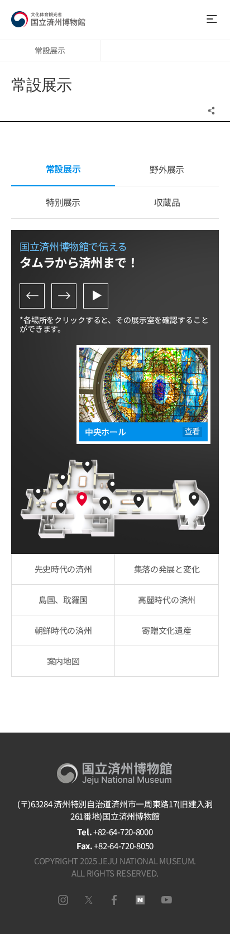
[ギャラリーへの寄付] (105, 504)
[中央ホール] (82, 499)
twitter (89, 900)
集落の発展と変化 (167, 569)
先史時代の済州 (63, 569)
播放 (95, 296)
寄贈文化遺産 (166, 630)
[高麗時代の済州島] (112, 486)
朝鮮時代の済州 (63, 630)
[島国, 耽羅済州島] (87, 466)
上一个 (32, 296)
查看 (192, 431)
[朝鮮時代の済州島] (139, 501)
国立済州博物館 (48, 19)
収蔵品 (167, 202)
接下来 (63, 296)
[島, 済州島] (61, 506)
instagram (63, 900)
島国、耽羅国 (63, 599)
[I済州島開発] (63, 479)
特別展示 (63, 202)
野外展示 (167, 169)
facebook (114, 900)
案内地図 (63, 661)
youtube (166, 900)
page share (212, 110)
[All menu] (211, 19)
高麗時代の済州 (166, 599)
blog (140, 900)
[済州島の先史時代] (38, 493)
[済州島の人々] (194, 499)
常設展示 (50, 50)
